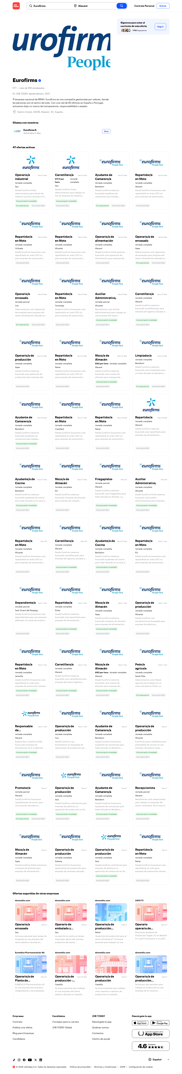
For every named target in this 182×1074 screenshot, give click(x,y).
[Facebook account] (24, 1060)
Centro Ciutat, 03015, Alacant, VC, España (40, 111)
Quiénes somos (100, 1027)
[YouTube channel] (30, 1060)
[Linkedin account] (40, 1060)
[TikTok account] (14, 1060)
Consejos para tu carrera (65, 1021)
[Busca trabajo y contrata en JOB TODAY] (16, 5)
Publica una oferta (22, 1027)
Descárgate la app (101, 1021)
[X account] (35, 1060)
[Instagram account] (19, 1060)
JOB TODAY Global (62, 1027)
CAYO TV (139, 900)
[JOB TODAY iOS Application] (140, 1023)
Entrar (163, 5)
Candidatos (19, 1038)
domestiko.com (22, 900)
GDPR (122, 1067)
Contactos (98, 1033)
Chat (106, 131)
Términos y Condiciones (105, 1067)
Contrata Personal (144, 5)
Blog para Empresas (23, 1033)
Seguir (160, 26)
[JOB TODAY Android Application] (160, 1023)
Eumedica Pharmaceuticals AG (30, 952)
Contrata (17, 1021)
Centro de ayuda (101, 1038)
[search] (122, 6)
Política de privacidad (80, 1067)
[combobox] (52, 6)
